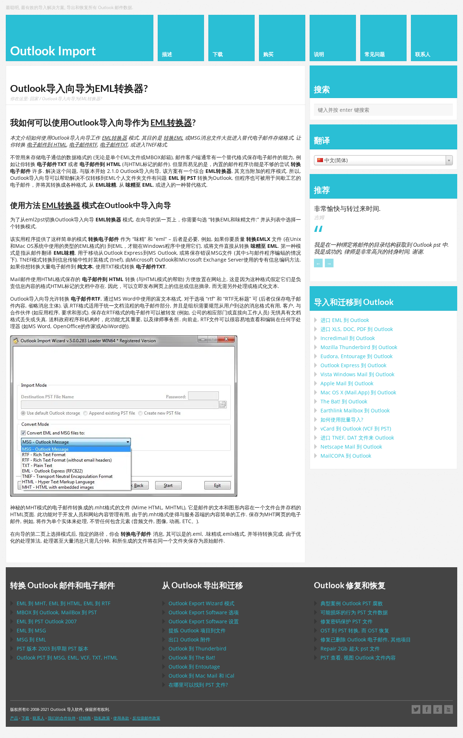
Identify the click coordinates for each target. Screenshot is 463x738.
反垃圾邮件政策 (146, 718)
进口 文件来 (357, 437)
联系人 (38, 718)
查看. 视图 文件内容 (358, 657)
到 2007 (47, 621)
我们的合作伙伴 (62, 718)
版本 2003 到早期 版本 (52, 648)
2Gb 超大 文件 (350, 648)
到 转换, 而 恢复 (354, 630)
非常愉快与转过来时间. (347, 208)
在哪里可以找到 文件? (198, 684)
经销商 (85, 718)
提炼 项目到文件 (197, 630)
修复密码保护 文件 (346, 621)
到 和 (201, 675)
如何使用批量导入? (341, 419)
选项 (204, 612)
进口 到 (344, 320)
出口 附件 (190, 639)
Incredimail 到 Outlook (347, 338)
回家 (34, 98)
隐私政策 (102, 718)
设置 (204, 621)
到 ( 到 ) (355, 428)
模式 (201, 603)
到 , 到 (57, 612)
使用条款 (121, 718)
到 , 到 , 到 (63, 603)
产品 (14, 718)
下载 (25, 718)
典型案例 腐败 (351, 603)
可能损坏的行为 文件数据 (354, 612)
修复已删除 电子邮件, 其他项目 (365, 639)
